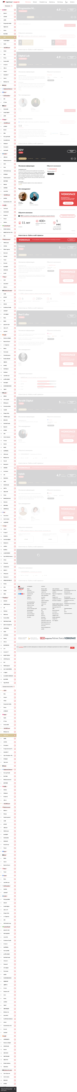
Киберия (6, 372)
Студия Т (6, 532)
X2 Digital (6, 174)
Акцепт (5, 71)
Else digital (6, 382)
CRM (53, 608)
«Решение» (6, 573)
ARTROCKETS (6, 1039)
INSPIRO (5, 187)
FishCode (5, 611)
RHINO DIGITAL (7, 498)
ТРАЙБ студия (7, 416)
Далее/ (5, 13)
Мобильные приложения (57, 605)
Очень (5, 57)
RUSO (5, 447)
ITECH (5, 51)
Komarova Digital (7, 338)
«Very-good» (6, 399)
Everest (5, 1029)
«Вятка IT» (6, 909)
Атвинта (6, 64)
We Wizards (6, 368)
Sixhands (5, 502)
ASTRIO (5, 126)
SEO (42, 605)
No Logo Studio (7, 136)
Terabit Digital (6, 40)
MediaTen (6, 536)
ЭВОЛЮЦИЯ (6, 1008)
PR (41, 610)
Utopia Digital (6, 112)
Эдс (4, 300)
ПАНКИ (5, 256)
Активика (6, 471)
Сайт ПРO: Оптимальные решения (8, 556)
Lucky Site (6, 191)
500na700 (6, 491)
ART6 (5, 481)
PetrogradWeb (7, 899)
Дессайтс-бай (6, 324)
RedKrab (5, 549)
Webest (5, 184)
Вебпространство (7, 160)
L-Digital (5, 672)
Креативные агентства (46, 622)
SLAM (5, 273)
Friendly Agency (7, 355)
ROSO (5, 321)
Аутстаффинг (55, 620)
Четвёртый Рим (7, 406)
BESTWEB (6, 181)
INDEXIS (5, 467)
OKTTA (5, 488)
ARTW (5, 974)
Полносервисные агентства (70, 590)
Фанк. (5, 317)
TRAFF (5, 389)
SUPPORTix (6, 450)
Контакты (49, 64)
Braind (5, 129)
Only (5, 54)
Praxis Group (6, 844)
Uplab (5, 717)
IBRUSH (5, 362)
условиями (21, 646)
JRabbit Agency (7, 604)
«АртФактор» (6, 375)
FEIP (5, 280)
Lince (5, 167)
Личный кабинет (31, 613)
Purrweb (5, 263)
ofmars (5, 529)
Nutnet (5, 444)
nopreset (5, 331)
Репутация (43, 618)
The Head (6, 208)
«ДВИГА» (6, 984)
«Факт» (5, 68)
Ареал (5, 78)
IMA (5, 587)
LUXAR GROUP (7, 553)
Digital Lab (6, 26)
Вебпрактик (6, 81)
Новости (29, 597)
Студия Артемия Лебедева (8, 748)
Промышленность (68, 613)
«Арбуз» (5, 546)
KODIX (5, 396)
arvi (4, 648)
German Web (6, 617)
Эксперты (29, 595)
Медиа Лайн (6, 413)
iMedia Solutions (7, 229)
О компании (22, 64)
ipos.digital (6, 266)
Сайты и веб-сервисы (24, 23)
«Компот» (6, 960)
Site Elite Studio (7, 423)
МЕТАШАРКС (7, 933)
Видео (42, 613)
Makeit (5, 638)
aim (4, 474)
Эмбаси (5, 222)
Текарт (5, 218)
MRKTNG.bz (6, 508)
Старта (5, 440)
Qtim (5, 133)
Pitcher (5, 348)
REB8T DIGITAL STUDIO (8, 232)
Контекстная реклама (45, 593)
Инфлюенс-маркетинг (46, 620)
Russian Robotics (7, 358)
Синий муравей (7, 177)
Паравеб (6, 964)
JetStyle (5, 246)
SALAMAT (6, 283)
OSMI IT (5, 570)
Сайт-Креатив (7, 1073)
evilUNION (6, 522)
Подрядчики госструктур (69, 598)
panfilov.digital (7, 379)
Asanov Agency (7, 437)
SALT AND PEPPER (8, 669)
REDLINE (6, 420)
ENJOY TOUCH (7, 655)
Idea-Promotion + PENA (8, 755)
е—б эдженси (6, 916)
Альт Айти (6, 515)
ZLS (4, 662)
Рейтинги (29, 590)
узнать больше (51, 80)
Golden (5, 590)
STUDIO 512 (6, 566)
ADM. (5, 631)
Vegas (5, 259)
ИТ (65, 610)
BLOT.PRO (6, 679)
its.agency (6, 215)
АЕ (4, 607)
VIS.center (6, 563)
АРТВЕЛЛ (6, 711)
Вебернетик (6, 457)
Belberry (5, 287)
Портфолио (30, 64)
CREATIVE (6, 1059)
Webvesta (6, 614)
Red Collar (6, 33)
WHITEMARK (6, 1056)
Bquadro (5, 426)
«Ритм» (5, 641)
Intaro (5, 30)
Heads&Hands (7, 140)
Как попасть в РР (30, 603)
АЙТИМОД (6, 628)
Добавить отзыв (72, 10)
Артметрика (6, 1076)
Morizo (5, 583)
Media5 (5, 365)
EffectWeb (6, 505)
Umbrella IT (6, 74)
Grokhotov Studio (7, 307)
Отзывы (37, 64)
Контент (43, 615)
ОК (72, 647)
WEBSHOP (6, 981)
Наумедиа (6, 971)
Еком (65, 611)
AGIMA (5, 16)
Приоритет (6, 577)
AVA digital (6, 314)
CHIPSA (5, 198)
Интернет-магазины (56, 600)
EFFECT (5, 297)
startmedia (6, 150)
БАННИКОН (6, 645)
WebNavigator (7, 665)
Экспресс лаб (6, 991)
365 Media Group (7, 170)
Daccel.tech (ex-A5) (7, 201)
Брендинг (43, 617)
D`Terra (5, 102)
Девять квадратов (8, 624)
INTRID (5, 430)
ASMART (6, 310)
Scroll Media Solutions (8, 1018)
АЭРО (5, 20)
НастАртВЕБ (6, 950)
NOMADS (6, 841)
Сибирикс (6, 143)
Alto (4, 235)
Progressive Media (7, 23)
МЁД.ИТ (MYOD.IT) (8, 580)
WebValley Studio (7, 621)
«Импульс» (6, 454)
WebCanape (6, 242)
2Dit (4, 433)
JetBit (5, 293)
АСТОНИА (6, 635)
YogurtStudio (6, 682)
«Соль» (5, 559)
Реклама (29, 617)
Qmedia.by (6, 478)
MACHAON (6, 837)
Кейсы (43, 64)
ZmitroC (5, 304)
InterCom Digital (7, 539)
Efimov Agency (7, 249)
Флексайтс (6, 464)
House (5, 495)
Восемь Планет (7, 341)
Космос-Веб (6, 61)
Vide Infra (6, 762)
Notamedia (6, 109)
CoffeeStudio (6, 1046)
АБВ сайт (6, 157)
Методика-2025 (30, 615)
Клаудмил (6, 745)
